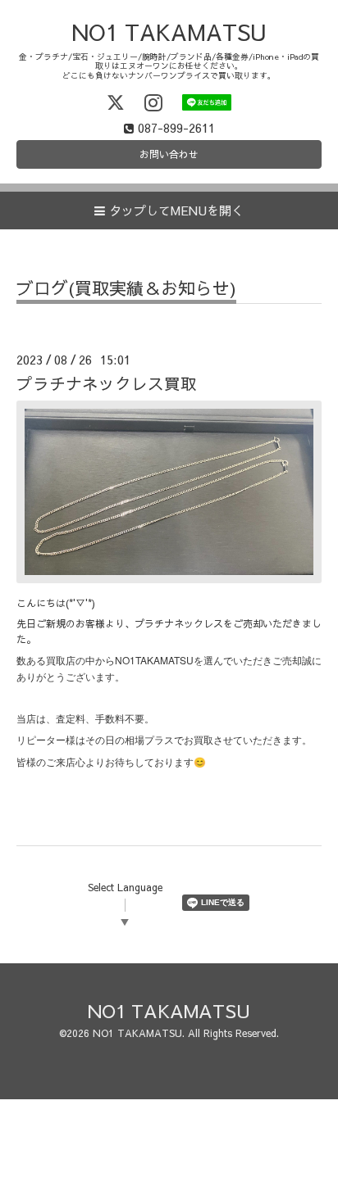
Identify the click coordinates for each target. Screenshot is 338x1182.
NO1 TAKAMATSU (169, 31)
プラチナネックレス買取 (106, 383)
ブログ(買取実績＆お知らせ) (126, 289)
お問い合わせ (169, 154)
